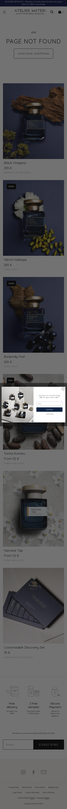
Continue (49, 409)
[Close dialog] (63, 388)
